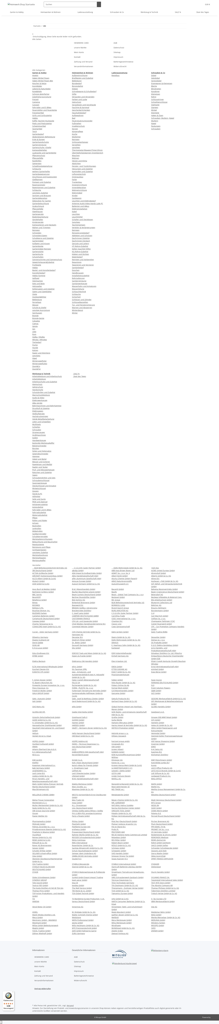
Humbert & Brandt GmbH (43, 744)
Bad (73, 118)
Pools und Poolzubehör (42, 123)
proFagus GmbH (79, 829)
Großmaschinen (39, 435)
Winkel (154, 110)
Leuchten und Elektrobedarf (84, 201)
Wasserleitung (78, 289)
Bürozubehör (77, 86)
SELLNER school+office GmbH (44, 853)
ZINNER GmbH (157, 931)
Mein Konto (79, 52)
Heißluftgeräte (38, 413)
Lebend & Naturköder (41, 89)
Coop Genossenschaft (121, 626)
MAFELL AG (116, 778)
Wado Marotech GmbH (121, 912)
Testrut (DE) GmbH (40, 885)
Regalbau (116, 75)
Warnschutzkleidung (41, 395)
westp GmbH (77, 923)
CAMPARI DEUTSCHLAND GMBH (85, 616)
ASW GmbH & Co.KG (40, 584)
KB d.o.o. (36, 754)
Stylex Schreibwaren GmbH (43, 877)
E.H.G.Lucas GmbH (40, 648)
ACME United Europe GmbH (163, 570)
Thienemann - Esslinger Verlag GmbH (127, 888)
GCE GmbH (155, 693)
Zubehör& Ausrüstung (41, 97)
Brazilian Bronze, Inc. (41, 610)
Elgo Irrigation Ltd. (119, 661)
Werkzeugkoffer (39, 560)
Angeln (35, 75)
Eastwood (116, 648)
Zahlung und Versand (83, 61)
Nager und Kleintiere (41, 353)
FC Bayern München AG (42, 682)
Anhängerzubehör (40, 504)
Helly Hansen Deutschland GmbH (86, 733)
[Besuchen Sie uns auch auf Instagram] (34, 997)
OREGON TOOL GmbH (121, 810)
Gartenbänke (37, 246)
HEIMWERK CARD (81, 43)
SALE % (76, 373)
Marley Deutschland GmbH (43, 786)
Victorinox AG (77, 907)
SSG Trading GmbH (40, 864)
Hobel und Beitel (39, 459)
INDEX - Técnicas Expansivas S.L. (85, 744)
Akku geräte (37, 403)
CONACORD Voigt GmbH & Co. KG (46, 626)
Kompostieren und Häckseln (44, 225)
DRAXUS (115, 642)
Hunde (35, 347)
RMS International (79, 843)
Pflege (34, 518)
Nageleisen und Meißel (42, 464)
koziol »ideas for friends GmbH (85, 765)
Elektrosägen (37, 411)
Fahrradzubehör (39, 512)
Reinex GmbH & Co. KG (42, 837)
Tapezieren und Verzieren (83, 265)
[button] (200, 4)
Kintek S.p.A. (77, 760)
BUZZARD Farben (39, 613)
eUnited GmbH (157, 669)
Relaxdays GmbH (119, 837)
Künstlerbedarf (38, 273)
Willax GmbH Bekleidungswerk (45, 925)
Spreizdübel (156, 81)
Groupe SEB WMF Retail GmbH (164, 717)
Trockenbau (77, 182)
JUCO (74, 749)
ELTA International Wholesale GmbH (47, 666)
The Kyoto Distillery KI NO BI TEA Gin (47, 888)
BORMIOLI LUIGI (118, 605)
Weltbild (115, 917)
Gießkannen (37, 179)
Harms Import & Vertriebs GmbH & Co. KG (129, 725)
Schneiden (36, 233)
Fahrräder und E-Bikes (41, 107)
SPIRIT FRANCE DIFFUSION (162, 859)
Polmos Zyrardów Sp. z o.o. (43, 827)
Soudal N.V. (77, 859)
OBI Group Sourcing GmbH (43, 810)
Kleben (75, 89)
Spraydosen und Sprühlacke (84, 105)
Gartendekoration (39, 198)
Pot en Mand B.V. (119, 827)
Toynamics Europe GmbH (122, 893)
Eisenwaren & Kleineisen (161, 83)
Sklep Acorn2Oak (158, 856)
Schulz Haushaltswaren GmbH (85, 851)
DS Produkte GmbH (159, 642)
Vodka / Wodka (38, 337)
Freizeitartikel (38, 113)
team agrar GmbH (79, 880)
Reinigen (36, 230)
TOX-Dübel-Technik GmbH (83, 893)
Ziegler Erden (117, 931)
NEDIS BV (155, 805)
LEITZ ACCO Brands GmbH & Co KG (166, 770)
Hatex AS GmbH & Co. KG (161, 725)
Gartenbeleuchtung (40, 203)
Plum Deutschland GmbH (162, 824)
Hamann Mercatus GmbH (122, 722)
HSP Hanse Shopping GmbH (163, 741)
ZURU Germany (78, 933)
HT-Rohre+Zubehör (80, 246)
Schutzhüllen (37, 257)
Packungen (155, 126)
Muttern (154, 121)
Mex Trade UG (78, 800)
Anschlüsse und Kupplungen (44, 177)
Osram (35, 813)
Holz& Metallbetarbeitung (43, 419)
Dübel (153, 75)
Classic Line (116, 624)
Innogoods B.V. (118, 744)
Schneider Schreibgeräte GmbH (164, 848)
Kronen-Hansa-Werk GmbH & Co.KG (127, 765)
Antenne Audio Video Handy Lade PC (87, 203)
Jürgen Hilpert (117, 749)
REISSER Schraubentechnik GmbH (86, 837)
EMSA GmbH (117, 666)
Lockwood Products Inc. (161, 776)
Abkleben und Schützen (82, 235)
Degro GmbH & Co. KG (121, 637)
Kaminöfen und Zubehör (82, 171)
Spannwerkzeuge (39, 483)
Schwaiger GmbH (119, 851)
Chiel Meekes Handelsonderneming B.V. (89, 624)
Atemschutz (37, 384)
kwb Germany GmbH (41, 768)
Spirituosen (37, 313)
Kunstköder (37, 86)
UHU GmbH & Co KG (120, 899)
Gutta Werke (117, 720)
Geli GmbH (36, 701)
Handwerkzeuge (39, 440)
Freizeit (35, 99)
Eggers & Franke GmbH (82, 656)
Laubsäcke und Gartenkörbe (44, 153)
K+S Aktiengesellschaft (41, 752)
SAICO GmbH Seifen (159, 845)
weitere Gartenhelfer (41, 171)
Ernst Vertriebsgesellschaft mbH (165, 666)
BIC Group (116, 600)
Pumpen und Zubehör (41, 182)
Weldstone (76, 917)
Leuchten (76, 214)
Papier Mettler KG (39, 816)
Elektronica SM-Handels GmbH (85, 661)
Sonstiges (76, 222)
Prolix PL (115, 829)
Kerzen (75, 129)
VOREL (35, 912)
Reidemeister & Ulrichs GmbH (164, 835)
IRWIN (35, 746)
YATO (153, 928)
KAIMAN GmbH (118, 752)
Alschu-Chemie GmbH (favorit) (124, 578)
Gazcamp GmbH (118, 693)
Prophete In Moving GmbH (43, 832)
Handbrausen (78, 273)
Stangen (154, 107)
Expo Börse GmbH (158, 672)
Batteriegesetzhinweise (123, 61)
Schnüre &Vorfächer (40, 94)
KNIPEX (35, 762)
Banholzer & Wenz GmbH (43, 592)
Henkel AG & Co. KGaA (41, 736)
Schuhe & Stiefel (39, 307)
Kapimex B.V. (156, 752)
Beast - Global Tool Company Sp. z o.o (127, 594)
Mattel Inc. (155, 786)
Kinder (75, 195)
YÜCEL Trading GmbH (41, 931)
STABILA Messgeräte (80, 864)
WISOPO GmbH (157, 925)
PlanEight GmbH (79, 824)
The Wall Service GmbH (82, 888)
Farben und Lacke (79, 99)
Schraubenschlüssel (40, 480)
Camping (36, 102)
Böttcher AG (156, 605)
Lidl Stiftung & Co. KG (160, 773)
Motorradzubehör (39, 515)
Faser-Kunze (156, 680)
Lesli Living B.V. (38, 773)
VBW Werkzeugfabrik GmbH (163, 901)
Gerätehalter (37, 219)
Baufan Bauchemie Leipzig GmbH (86, 592)
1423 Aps (155, 568)
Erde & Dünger (38, 139)
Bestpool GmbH (118, 597)
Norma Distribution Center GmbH (126, 808)
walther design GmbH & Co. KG (125, 915)
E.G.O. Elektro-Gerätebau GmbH (164, 645)
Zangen (35, 491)
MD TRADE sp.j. (118, 789)
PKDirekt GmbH (38, 824)
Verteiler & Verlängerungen (83, 227)
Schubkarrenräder (40, 536)
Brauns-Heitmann (158, 608)
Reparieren (76, 262)
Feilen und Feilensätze (41, 451)
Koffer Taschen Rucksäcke (43, 121)
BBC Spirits (37, 594)
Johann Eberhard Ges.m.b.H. (44, 749)
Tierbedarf (36, 342)
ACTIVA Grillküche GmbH (42, 573)
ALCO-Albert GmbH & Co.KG (44, 578)
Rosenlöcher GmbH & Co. (82, 845)
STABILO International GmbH (124, 864)
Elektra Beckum (38, 661)
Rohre (153, 97)
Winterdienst (77, 310)
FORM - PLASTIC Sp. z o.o (82, 688)
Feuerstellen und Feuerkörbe (44, 110)
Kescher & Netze (39, 83)
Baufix (114, 592)
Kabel (74, 211)
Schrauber (36, 430)
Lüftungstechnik (79, 174)
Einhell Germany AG (120, 656)
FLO (152, 685)
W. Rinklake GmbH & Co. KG (83, 912)
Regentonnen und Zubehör (43, 187)
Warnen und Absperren (82, 307)
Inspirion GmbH (158, 744)
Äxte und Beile (38, 283)
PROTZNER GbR (118, 832)
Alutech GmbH (38, 581)
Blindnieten (156, 89)
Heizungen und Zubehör (82, 169)
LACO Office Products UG (161, 768)
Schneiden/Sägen (39, 235)
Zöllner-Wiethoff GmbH (42, 933)
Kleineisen (155, 94)
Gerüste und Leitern (80, 243)
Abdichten (76, 163)
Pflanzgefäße (37, 158)
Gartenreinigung (39, 145)
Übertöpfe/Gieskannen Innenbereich (87, 153)
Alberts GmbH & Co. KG (161, 576)
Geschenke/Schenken (81, 110)
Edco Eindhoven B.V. (40, 653)
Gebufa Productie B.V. (121, 698)
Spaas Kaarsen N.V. (120, 859)
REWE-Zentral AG (158, 840)
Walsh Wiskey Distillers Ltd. (44, 915)
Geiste (35, 326)
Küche (74, 134)
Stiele (34, 294)
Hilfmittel (36, 496)
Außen (35, 438)
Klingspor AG (117, 760)
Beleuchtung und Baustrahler (45, 542)
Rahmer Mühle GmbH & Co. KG (85, 835)
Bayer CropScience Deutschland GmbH (167, 592)
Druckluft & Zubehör (41, 408)
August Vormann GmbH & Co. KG (86, 584)
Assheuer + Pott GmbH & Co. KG (164, 581)
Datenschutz (119, 47)
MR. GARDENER (118, 802)
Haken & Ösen (157, 115)
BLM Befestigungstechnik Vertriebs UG (128, 602)
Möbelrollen (37, 531)
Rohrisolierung (78, 278)
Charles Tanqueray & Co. (42, 624)
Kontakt (77, 57)
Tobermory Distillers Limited (163, 891)
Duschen (75, 270)
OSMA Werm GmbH (159, 810)
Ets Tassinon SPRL (79, 669)
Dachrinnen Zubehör (81, 238)
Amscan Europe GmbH (81, 581)
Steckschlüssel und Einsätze (44, 486)
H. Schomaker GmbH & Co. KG (45, 722)
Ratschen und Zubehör (42, 472)
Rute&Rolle (37, 91)
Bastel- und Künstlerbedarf (44, 270)
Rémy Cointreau (79, 840)
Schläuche (36, 169)
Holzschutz (76, 102)
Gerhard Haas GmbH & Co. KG (124, 701)
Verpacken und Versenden (83, 97)
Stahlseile (155, 105)
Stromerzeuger (38, 432)
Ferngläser (36, 302)
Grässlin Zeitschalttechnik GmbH (46, 717)
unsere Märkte (80, 47)
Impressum (118, 57)
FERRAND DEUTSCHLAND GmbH (164, 682)
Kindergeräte (37, 222)
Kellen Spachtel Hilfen (81, 249)
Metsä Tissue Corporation (43, 800)
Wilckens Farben (158, 923)
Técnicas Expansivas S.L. (122, 880)
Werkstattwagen (39, 558)
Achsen (35, 523)
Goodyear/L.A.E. (158, 712)
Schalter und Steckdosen (82, 219)
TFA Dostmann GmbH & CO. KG (125, 885)
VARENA (35, 901)
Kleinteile (155, 113)
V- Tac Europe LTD (158, 899)
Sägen (35, 475)
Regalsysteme (38, 544)
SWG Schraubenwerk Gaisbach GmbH (127, 877)
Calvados (36, 321)
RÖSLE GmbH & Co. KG (121, 845)
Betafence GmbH (39, 600)
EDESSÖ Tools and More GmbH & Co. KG (89, 653)
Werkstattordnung (40, 555)
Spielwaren (76, 198)
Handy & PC (37, 494)
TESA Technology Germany (123, 883)
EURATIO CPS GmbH (40, 672)
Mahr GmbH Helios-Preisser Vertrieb (47, 784)
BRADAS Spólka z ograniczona (84, 608)
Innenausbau (77, 177)
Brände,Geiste (38, 318)
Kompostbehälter (39, 150)
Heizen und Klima (79, 161)
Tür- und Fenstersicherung (83, 305)
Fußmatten (76, 123)
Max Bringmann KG (40, 789)
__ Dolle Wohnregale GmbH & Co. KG (127, 568)
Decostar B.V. (77, 637)
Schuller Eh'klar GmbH (41, 851)
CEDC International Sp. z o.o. (124, 618)
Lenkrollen (36, 528)
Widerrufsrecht (120, 66)
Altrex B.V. (155, 578)
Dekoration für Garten (41, 201)
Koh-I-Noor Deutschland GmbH (85, 762)
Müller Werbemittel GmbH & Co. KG (47, 805)
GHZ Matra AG (38, 706)
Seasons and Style (159, 851)
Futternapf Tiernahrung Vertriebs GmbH (89, 690)
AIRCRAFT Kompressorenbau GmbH (47, 576)
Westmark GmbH (39, 923)
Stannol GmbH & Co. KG (82, 867)
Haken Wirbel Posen (40, 78)
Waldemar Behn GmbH (161, 912)
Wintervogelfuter (39, 361)
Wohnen (75, 158)
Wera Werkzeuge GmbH (122, 920)
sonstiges (36, 355)
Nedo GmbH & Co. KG (41, 808)
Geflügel (35, 278)
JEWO (153, 746)
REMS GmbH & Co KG (41, 840)
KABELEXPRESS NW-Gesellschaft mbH (88, 752)
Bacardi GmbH (118, 589)
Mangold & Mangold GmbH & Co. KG (127, 784)
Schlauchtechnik (79, 291)
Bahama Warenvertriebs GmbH (164, 589)
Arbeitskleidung (39, 379)
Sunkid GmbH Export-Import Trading (87, 877)
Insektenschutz (78, 126)
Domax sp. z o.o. (158, 640)
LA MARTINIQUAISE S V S (122, 768)
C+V (152, 613)
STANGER (155, 864)
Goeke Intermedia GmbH (82, 712)
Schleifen (36, 427)
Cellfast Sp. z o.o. (158, 618)
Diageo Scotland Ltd (40, 640)
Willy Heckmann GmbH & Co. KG (85, 925)
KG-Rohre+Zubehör (80, 251)
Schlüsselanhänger (80, 142)
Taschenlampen (78, 225)
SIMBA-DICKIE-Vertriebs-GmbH (85, 856)
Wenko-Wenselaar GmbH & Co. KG (165, 917)
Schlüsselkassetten (80, 302)
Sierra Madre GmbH (159, 853)
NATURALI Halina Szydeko (122, 805)
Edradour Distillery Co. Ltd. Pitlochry (166, 653)
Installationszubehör (80, 275)
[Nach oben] (1, 1022)
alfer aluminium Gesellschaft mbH (86, 578)
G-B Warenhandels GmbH (122, 690)
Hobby (35, 118)
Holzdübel (155, 78)
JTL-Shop (214, 1017)
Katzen (35, 350)
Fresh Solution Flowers (160, 688)
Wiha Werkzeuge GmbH (122, 923)
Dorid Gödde (37, 642)
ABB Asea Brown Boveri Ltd (123, 570)
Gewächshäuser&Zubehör (43, 262)
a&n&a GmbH (78, 570)
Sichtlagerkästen (39, 550)
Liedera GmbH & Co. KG (42, 776)
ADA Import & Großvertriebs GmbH (87, 573)
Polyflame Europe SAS (81, 827)
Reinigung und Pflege (41, 547)
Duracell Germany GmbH (82, 645)
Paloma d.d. (156, 813)
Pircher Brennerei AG (160, 821)
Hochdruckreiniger (40, 416)
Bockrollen (36, 526)
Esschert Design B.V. (40, 669)
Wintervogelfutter (39, 363)
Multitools (36, 424)
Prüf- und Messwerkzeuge (43, 470)
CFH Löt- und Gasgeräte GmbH (85, 621)
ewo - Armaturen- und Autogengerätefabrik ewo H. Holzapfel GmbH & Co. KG (88, 674)
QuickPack (36, 835)
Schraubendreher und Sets (43, 478)
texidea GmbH (78, 885)
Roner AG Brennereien (41, 845)
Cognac (35, 323)
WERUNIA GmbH (158, 920)
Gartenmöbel (37, 241)
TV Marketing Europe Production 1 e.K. (88, 899)
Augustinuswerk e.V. (120, 584)
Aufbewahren (78, 115)
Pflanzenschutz (38, 155)
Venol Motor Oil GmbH (41, 907)
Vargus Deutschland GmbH (83, 901)
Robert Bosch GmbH (120, 843)
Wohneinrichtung (79, 190)
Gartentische (37, 254)
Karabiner (155, 91)
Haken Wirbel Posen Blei (42, 81)
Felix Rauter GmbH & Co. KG (123, 682)
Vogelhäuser (37, 211)
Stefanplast (156, 867)
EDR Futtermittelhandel (121, 653)
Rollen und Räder (39, 520)
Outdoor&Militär (39, 297)
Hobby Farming (38, 275)
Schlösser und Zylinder (82, 299)
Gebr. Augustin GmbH (41, 698)
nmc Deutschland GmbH (82, 808)
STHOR (35, 872)
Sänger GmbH (38, 848)
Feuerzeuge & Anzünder (82, 121)
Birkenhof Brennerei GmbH (83, 602)
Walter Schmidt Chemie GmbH (85, 915)
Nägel (153, 123)
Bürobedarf (77, 83)
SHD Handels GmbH (120, 853)
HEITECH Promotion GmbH (123, 728)
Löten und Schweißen (41, 422)
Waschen (76, 155)
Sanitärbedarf (78, 267)
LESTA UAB (116, 773)
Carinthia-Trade (118, 616)
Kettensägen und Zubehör (43, 289)
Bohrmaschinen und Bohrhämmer (46, 405)
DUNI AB (36, 645)
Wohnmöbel (77, 193)
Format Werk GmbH (120, 688)
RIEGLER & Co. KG (39, 843)
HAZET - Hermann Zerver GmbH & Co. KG (89, 728)
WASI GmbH (156, 915)
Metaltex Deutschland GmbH (163, 794)
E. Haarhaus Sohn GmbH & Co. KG (126, 645)
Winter (75, 313)
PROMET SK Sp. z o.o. (160, 829)
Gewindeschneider (40, 454)
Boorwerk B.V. (77, 605)
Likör (34, 331)
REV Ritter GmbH (119, 840)
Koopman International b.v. (44, 765)
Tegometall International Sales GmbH (167, 880)
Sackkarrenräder (39, 534)
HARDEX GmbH (78, 725)
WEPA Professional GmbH (83, 920)
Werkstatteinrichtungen (42, 539)
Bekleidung (37, 299)
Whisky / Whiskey (39, 339)
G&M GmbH (156, 690)
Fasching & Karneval (80, 107)
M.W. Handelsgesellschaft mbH (85, 778)
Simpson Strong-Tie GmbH (123, 856)
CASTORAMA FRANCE (81, 618)
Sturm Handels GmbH (160, 872)
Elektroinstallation (79, 209)
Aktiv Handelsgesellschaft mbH (85, 576)
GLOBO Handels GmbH (161, 706)
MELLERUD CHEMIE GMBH (43, 794)
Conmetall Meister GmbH (82, 626)
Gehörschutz (37, 387)
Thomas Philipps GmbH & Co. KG (165, 888)
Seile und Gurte (39, 499)
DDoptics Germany (40, 637)
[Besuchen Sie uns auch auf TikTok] (34, 1000)
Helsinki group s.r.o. (120, 733)
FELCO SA (76, 682)
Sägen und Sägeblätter (42, 291)
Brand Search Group (120, 608)
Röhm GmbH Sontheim (161, 843)
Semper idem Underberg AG (84, 853)
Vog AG (154, 907)
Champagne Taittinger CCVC (163, 621)
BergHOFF (36, 597)
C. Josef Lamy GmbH (80, 613)
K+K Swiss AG (157, 749)
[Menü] (12, 992)
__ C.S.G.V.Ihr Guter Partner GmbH (86, 568)
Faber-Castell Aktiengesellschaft (85, 680)
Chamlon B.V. (117, 621)
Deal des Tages (79, 376)
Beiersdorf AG (157, 594)
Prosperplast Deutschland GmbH (86, 832)
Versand (70, 1005)
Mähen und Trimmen (41, 227)
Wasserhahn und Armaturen (84, 286)
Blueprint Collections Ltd (161, 602)
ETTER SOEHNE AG (119, 669)
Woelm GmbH (38, 928)
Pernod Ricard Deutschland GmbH (165, 816)
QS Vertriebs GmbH (159, 832)
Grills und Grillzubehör (42, 115)
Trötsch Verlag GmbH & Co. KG (164, 893)
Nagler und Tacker (40, 467)
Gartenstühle (37, 251)
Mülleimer (76, 137)
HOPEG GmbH (38, 741)
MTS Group (156, 802)
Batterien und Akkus (80, 206)
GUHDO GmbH (78, 720)
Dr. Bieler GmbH (79, 642)
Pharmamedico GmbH (41, 821)
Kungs (154, 765)
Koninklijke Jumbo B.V (160, 762)
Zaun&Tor (36, 369)
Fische (35, 345)
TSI (33, 899)
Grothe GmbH (117, 717)
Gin (33, 329)
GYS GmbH (155, 720)
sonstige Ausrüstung (41, 310)
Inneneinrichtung (79, 185)
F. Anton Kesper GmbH (42, 680)
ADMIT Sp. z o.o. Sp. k (121, 573)
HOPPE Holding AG (80, 741)
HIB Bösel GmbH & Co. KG (83, 736)
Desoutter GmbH (158, 637)
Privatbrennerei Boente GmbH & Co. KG (49, 829)
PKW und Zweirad (39, 502)
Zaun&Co (36, 366)
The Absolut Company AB (162, 885)
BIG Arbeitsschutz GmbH (161, 600)
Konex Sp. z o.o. (118, 762)
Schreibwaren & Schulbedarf (84, 91)
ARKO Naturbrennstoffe (122, 581)
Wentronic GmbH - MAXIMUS (44, 920)
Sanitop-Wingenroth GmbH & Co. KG (87, 848)
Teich (34, 131)
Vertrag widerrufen (42, 988)
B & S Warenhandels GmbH (83, 589)
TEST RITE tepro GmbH (160, 883)
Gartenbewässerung (41, 174)
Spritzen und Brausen (41, 195)
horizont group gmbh (121, 741)
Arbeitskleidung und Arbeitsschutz (47, 376)
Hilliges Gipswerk (119, 736)
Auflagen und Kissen (41, 243)
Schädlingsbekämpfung (42, 166)
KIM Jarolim (37, 760)
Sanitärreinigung (79, 281)
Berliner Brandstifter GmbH (83, 597)
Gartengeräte (38, 214)
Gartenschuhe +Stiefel (41, 147)
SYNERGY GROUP (39, 880)
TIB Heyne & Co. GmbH (81, 891)
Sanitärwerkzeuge (79, 283)
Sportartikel (37, 129)
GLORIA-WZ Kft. (38, 712)
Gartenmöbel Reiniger (41, 249)
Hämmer (36, 456)
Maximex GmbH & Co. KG (82, 789)
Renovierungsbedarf (80, 233)
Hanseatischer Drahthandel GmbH (47, 725)
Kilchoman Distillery (159, 754)
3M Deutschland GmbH (42, 570)
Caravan (35, 105)
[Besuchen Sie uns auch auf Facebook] (34, 995)
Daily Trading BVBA (159, 632)
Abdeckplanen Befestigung (43, 137)
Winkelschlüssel (39, 488)
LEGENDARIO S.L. (39, 770)
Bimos (35, 602)
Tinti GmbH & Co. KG (120, 891)
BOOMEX (36, 605)
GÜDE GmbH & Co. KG (41, 720)
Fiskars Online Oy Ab (120, 685)
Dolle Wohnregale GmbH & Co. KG (126, 640)
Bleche (154, 86)
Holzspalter (37, 286)
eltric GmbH (77, 666)
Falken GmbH (117, 680)
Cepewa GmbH (38, 621)
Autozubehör (37, 507)
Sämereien (36, 163)
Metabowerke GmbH (120, 794)
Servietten (76, 145)
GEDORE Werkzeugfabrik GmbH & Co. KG (168, 698)
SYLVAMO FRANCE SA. (160, 877)
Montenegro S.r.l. (39, 802)
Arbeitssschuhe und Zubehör (44, 381)
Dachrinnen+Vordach (81, 241)
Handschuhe (37, 389)
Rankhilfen (36, 161)
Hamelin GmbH (157, 722)
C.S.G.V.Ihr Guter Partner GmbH (125, 613)
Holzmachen (37, 281)
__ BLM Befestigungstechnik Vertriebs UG (49, 568)
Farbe (74, 179)
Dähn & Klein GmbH (120, 632)
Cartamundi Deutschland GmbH (46, 618)
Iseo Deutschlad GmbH (81, 746)
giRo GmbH (76, 706)
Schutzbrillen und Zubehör (43, 392)
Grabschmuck (38, 206)
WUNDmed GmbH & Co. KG (123, 928)
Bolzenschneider (39, 446)
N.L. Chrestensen (79, 805)
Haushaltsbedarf (79, 113)
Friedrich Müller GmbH (42, 690)
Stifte (74, 94)
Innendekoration (79, 187)
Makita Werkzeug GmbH (82, 784)
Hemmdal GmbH (158, 733)
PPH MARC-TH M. (158, 827)
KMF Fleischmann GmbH (161, 760)
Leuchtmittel (77, 217)
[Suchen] (99, 4)
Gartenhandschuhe (40, 142)
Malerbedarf (77, 257)
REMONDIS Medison (159, 837)
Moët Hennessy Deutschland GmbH (166, 800)
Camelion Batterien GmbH (43, 616)
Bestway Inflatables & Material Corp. (166, 597)
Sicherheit (76, 297)
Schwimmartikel (39, 126)
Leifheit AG (76, 770)
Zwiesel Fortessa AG (120, 933)
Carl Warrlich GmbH (159, 616)
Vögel (34, 358)
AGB (115, 43)
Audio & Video (38, 397)
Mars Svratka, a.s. (79, 786)
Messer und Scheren (41, 462)
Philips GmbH (78, 821)
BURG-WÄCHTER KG (120, 610)
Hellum (35, 733)
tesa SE (75, 883)
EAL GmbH (76, 648)
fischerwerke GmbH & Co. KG (84, 685)
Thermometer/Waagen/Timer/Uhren (87, 150)
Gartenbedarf (38, 134)
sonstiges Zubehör (40, 193)
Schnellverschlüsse (159, 102)
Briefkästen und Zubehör (82, 78)
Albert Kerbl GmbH (120, 576)
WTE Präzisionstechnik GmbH (84, 928)
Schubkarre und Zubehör (43, 238)
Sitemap (117, 52)
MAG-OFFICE (156, 778)
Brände (35, 315)
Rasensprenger (38, 185)
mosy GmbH (77, 802)
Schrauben (155, 129)
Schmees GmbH (118, 848)
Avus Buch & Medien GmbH (44, 589)
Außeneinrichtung (79, 75)
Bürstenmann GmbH (160, 610)
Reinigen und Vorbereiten (83, 259)
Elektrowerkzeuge (39, 400)
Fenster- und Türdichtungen (84, 166)
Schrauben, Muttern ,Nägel (162, 118)
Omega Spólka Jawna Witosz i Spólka (87, 810)
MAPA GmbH (156, 784)
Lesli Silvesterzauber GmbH (83, 773)
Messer (35, 305)
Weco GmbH (37, 917)
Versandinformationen (83, 66)
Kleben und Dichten (80, 254)
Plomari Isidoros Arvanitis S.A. (124, 824)
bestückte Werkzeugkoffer (43, 443)
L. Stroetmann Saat (80, 768)
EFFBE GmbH (37, 656)
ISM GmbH (116, 746)
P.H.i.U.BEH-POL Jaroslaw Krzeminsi (87, 813)
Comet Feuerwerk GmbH (161, 624)
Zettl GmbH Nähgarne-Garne (84, 931)
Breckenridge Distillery (81, 610)
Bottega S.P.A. (38, 608)
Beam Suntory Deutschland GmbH (86, 594)
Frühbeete (36, 265)
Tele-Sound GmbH (40, 883)
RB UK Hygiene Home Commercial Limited (129, 835)
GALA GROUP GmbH (40, 693)
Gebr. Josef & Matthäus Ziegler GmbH (88, 698)
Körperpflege (77, 131)
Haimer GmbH (78, 722)
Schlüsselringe (157, 99)
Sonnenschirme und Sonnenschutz (47, 259)
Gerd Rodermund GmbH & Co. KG (86, 701)
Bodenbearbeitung (40, 217)
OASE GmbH (156, 808)
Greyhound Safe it (79, 717)
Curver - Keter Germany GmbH (45, 632)
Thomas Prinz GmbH (41, 891)
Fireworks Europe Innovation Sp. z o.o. (48, 685)
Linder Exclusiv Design (121, 776)
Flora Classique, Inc (40, 688)
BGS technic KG (78, 600)
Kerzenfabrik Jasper (80, 754)
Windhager (116, 925)
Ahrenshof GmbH (158, 573)
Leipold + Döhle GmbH (121, 770)
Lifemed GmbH (78, 776)
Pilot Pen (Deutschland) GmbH (124, 821)
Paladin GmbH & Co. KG (122, 813)
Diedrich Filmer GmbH (81, 640)
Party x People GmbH (81, 816)
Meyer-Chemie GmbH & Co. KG (125, 800)
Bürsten (35, 448)
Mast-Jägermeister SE (121, 786)
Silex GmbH (37, 856)
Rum (34, 334)
